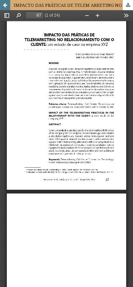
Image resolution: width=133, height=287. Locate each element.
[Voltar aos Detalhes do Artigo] (5, 5)
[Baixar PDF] (128, 5)
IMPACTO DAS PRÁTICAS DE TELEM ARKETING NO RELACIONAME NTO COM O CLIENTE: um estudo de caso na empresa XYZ (73, 5)
